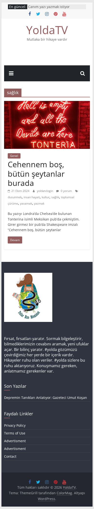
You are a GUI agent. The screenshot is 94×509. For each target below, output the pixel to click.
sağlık (55, 197)
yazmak (39, 203)
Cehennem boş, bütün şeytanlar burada (36, 173)
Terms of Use (14, 433)
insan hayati (32, 197)
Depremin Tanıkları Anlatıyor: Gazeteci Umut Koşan (45, 397)
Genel (14, 156)
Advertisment (15, 441)
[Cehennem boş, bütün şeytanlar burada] (47, 103)
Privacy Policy (15, 425)
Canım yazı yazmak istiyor (49, 6)
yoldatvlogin (45, 191)
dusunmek (15, 197)
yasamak (26, 203)
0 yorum (66, 191)
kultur (45, 197)
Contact (10, 456)
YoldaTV (47, 29)
